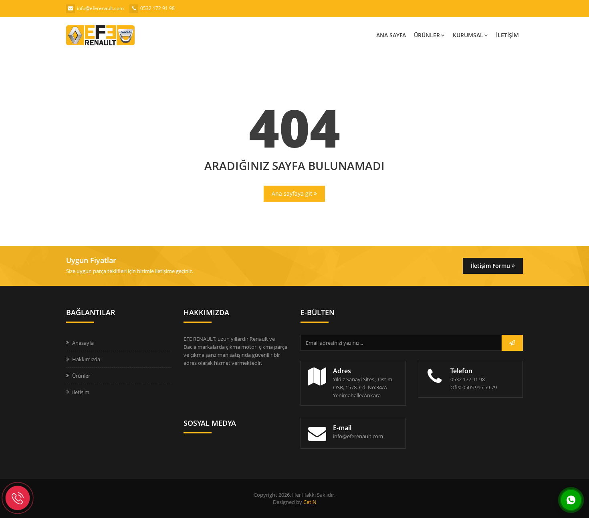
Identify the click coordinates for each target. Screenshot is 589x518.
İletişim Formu (491, 265)
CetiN (310, 502)
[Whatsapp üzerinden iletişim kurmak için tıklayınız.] (571, 499)
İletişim (507, 35)
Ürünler (427, 35)
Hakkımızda (86, 359)
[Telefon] (18, 498)
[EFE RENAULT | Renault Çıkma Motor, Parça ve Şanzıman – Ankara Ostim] (126, 35)
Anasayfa (83, 342)
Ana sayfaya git (293, 193)
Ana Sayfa (391, 35)
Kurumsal (468, 35)
